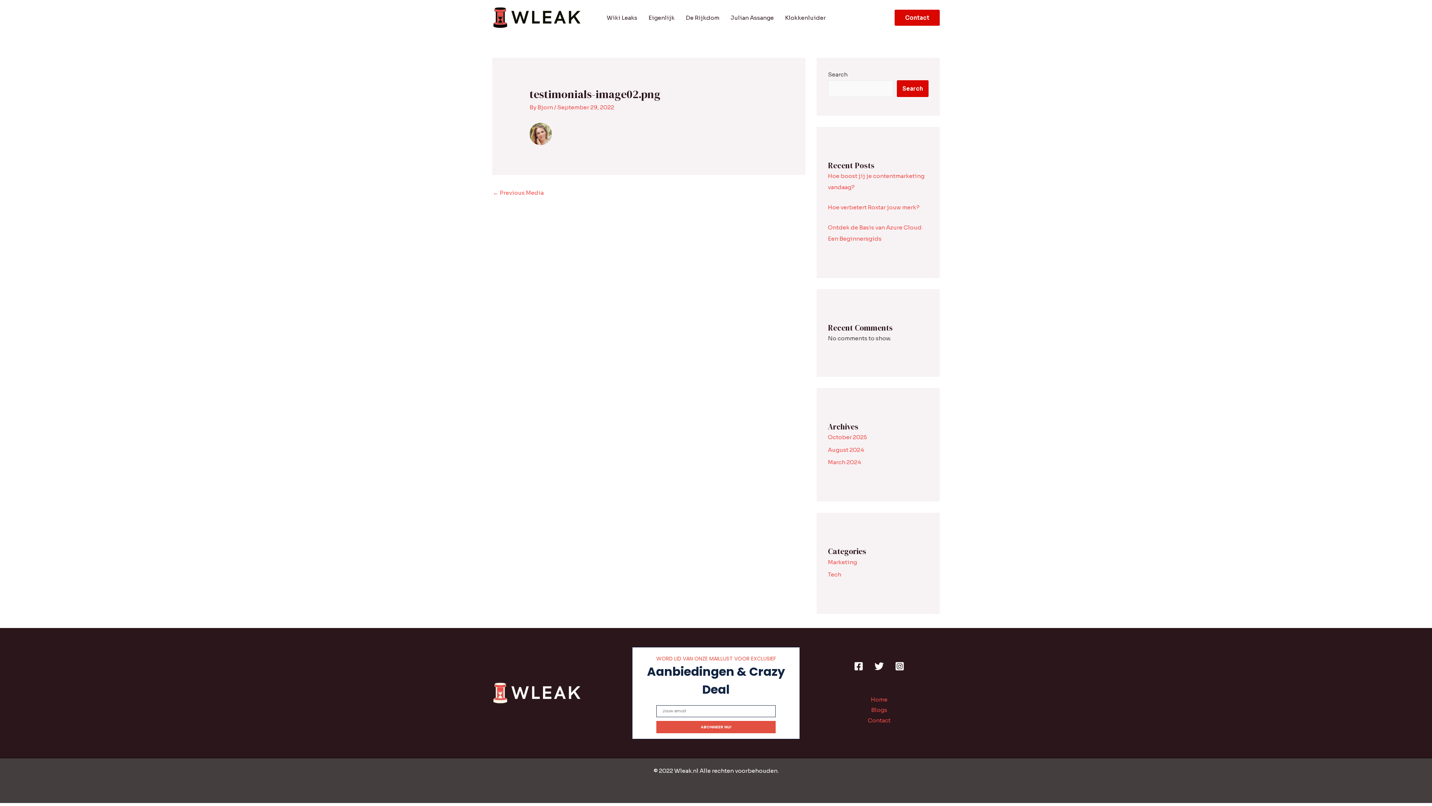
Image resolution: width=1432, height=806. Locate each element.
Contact (879, 720)
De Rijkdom (702, 17)
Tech (834, 574)
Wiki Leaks (622, 17)
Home (879, 699)
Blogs (879, 709)
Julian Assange (752, 17)
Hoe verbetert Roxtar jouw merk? (874, 207)
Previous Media (518, 192)
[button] (917, 18)
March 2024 (844, 462)
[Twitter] (879, 666)
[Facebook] (858, 666)
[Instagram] (899, 666)
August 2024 (846, 449)
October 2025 (847, 437)
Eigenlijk (662, 17)
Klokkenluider (805, 17)
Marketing (842, 562)
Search (838, 74)
